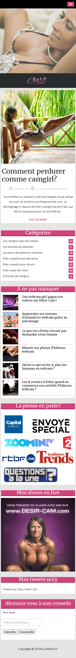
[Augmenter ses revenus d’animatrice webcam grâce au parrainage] (10, 319)
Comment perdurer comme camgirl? (33, 175)
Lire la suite (38, 219)
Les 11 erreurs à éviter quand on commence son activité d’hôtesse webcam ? (47, 385)
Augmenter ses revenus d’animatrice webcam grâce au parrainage (44, 317)
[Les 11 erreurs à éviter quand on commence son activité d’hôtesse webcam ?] (10, 387)
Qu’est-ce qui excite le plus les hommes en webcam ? (44, 366)
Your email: (9, 612)
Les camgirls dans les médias (21, 240)
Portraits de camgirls (16, 276)
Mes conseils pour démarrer (20, 258)
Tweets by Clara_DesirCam (20, 589)
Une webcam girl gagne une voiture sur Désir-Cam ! (42, 298)
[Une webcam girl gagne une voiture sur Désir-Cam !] (10, 302)
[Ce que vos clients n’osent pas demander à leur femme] (10, 336)
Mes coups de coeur (15, 270)
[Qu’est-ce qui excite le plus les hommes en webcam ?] (10, 370)
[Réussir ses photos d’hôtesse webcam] (10, 353)
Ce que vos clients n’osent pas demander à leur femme (44, 332)
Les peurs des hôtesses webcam (51, 189)
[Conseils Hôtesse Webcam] (38, 80)
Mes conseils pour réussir (19, 264)
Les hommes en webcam (18, 246)
